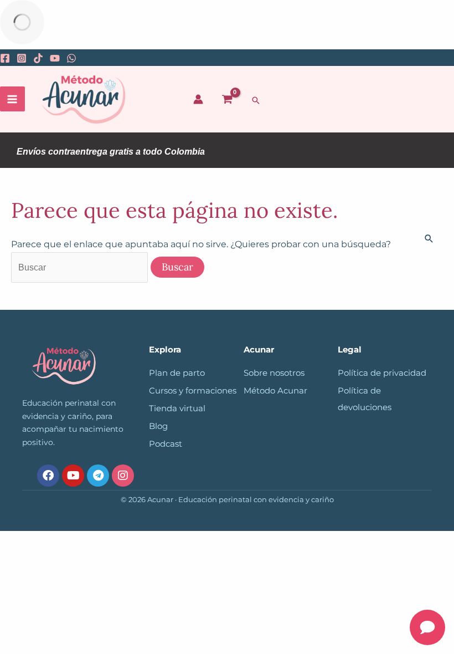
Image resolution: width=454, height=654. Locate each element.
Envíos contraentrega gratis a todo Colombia (111, 151)
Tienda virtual (177, 408)
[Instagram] (22, 58)
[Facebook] (5, 58)
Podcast (165, 444)
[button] (256, 100)
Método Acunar (275, 391)
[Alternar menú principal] (12, 98)
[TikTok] (38, 58)
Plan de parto (177, 373)
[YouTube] (55, 58)
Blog (158, 426)
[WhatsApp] (71, 58)
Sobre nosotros (274, 373)
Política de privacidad (382, 373)
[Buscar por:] (80, 267)
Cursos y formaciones (192, 391)
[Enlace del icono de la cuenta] (198, 99)
